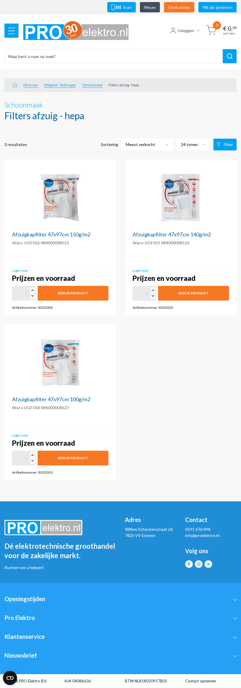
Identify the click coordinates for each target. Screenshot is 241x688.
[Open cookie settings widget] (10, 678)
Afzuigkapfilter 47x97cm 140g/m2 (172, 234)
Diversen (31, 85)
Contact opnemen (200, 681)
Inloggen (186, 30)
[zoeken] (230, 56)
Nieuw (150, 7)
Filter (228, 144)
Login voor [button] (20, 270)
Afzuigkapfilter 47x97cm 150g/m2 (51, 234)
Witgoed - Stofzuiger (60, 85)
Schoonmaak (92, 85)
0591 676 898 (197, 529)
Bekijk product (73, 293)
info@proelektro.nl (202, 535)
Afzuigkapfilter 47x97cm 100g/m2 (51, 399)
